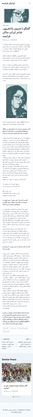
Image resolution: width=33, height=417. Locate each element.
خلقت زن (5, 328)
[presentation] (16, 373)
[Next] (28, 379)
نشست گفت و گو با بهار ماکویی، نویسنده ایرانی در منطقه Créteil (8, 344)
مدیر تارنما (6, 40)
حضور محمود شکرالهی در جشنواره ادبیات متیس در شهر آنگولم (24, 343)
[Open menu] (29, 3)
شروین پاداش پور (23, 328)
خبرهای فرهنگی (6, 25)
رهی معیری (13, 328)
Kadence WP (17, 412)
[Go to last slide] (4, 379)
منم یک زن (6, 331)
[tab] (13, 396)
